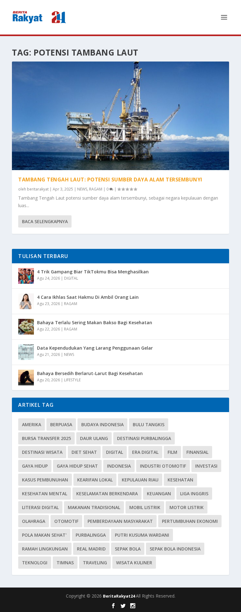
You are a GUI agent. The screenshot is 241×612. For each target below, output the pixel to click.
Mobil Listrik (144, 507)
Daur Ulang (94, 438)
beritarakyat (38, 189)
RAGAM (95, 189)
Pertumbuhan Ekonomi (190, 521)
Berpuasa (61, 424)
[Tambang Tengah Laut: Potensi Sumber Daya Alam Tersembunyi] (120, 116)
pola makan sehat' (44, 535)
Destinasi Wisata (42, 452)
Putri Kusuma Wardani (142, 535)
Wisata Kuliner (134, 563)
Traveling (95, 563)
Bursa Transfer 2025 (46, 438)
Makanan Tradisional (94, 507)
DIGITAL (71, 278)
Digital (114, 452)
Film (172, 452)
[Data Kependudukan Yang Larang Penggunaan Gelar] (26, 352)
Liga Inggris (194, 494)
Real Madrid (91, 549)
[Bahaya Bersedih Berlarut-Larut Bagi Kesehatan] (26, 377)
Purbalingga (91, 535)
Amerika (31, 424)
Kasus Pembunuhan (45, 480)
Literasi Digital (40, 507)
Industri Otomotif (163, 466)
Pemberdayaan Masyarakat (120, 521)
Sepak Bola (128, 549)
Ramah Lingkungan (45, 549)
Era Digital (145, 452)
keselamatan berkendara (107, 494)
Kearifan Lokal (95, 480)
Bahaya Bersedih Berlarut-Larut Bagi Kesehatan (90, 373)
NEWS (82, 189)
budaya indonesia (102, 424)
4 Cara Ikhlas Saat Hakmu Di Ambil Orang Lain (88, 297)
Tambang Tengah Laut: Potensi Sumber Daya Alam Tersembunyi (110, 179)
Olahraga (33, 521)
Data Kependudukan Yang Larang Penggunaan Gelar (95, 348)
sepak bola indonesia (175, 549)
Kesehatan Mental (44, 494)
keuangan (159, 494)
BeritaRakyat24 (119, 596)
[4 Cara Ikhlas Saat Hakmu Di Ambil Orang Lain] (26, 301)
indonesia (119, 466)
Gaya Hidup (35, 466)
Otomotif (66, 521)
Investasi (206, 466)
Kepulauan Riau (140, 480)
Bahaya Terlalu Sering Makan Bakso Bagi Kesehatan (94, 322)
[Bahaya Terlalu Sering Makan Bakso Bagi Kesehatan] (26, 327)
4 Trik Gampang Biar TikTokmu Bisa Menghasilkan (93, 272)
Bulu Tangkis (148, 424)
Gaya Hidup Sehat (77, 466)
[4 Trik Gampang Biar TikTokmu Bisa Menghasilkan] (26, 276)
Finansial (197, 452)
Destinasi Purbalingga (144, 438)
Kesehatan (180, 480)
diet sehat (84, 452)
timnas (65, 563)
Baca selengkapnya (45, 221)
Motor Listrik (186, 507)
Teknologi (34, 563)
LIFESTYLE (72, 380)
